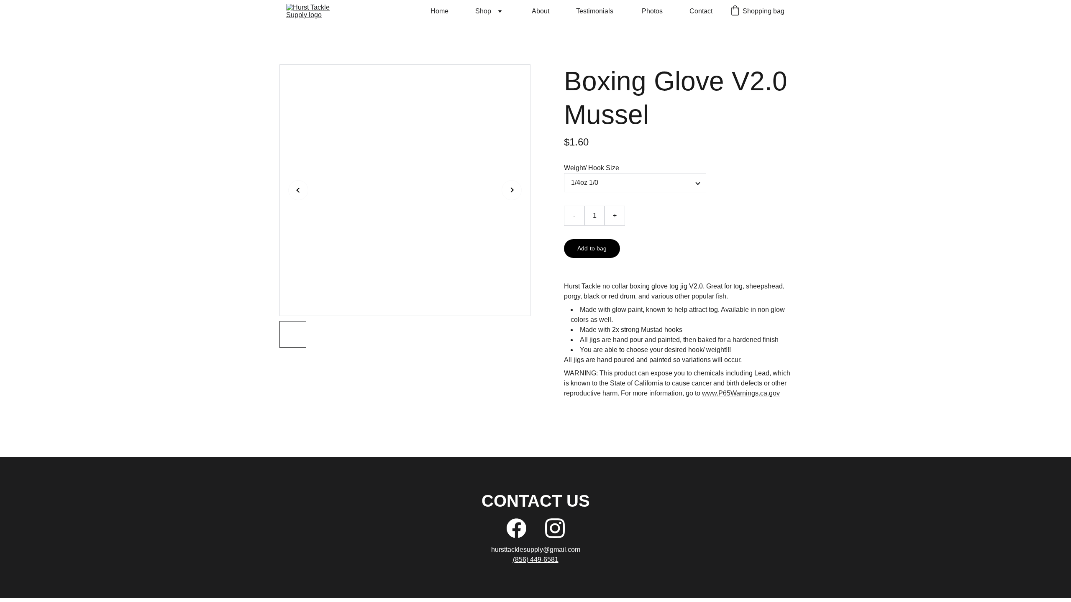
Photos (652, 11)
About (540, 11)
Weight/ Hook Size (591, 167)
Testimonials (595, 11)
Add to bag (592, 248)
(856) (521, 559)
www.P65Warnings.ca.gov (741, 393)
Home (439, 11)
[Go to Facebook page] (516, 528)
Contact (700, 11)
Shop (483, 11)
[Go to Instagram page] (555, 528)
